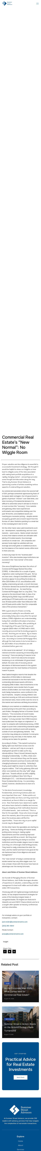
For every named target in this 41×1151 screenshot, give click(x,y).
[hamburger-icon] (37, 3)
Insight (7, 983)
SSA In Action (9, 1019)
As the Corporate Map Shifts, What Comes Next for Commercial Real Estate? (18, 991)
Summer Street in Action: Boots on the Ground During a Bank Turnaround (20, 1027)
